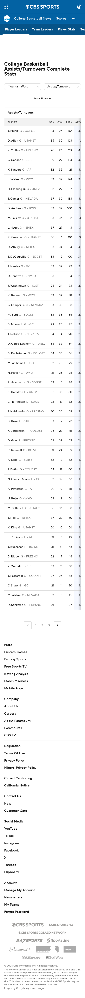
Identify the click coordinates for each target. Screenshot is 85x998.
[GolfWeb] (54, 958)
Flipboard (11, 872)
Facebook (11, 850)
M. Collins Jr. (16, 508)
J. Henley (14, 266)
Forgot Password (16, 912)
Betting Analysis (16, 674)
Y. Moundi (14, 566)
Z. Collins (14, 150)
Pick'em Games (15, 652)
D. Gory (13, 440)
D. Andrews (15, 208)
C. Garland (14, 160)
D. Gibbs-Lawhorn (19, 344)
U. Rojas (13, 498)
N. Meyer (14, 373)
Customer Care (15, 811)
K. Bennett (15, 295)
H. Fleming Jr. (17, 189)
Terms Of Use (14, 753)
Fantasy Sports (15, 659)
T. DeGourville (17, 257)
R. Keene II (15, 450)
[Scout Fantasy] (31, 957)
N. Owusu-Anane (19, 479)
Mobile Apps (13, 688)
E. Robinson (15, 537)
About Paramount (17, 721)
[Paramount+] (20, 948)
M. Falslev (14, 218)
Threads (10, 865)
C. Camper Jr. (16, 305)
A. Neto (13, 460)
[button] (6, 6)
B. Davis (13, 421)
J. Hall (12, 518)
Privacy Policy (14, 760)
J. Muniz (13, 131)
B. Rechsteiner (17, 353)
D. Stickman (15, 605)
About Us (11, 706)
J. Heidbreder (16, 411)
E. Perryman (15, 237)
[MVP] (70, 948)
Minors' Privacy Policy (20, 768)
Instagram (11, 843)
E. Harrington (16, 402)
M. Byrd (13, 315)
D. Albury (14, 247)
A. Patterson (16, 489)
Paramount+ (13, 728)
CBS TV (10, 735)
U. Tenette (14, 276)
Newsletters (13, 897)
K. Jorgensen (16, 431)
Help (7, 803)
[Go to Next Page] (57, 625)
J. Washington (17, 286)
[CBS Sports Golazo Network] (42, 932)
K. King (12, 527)
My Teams (11, 905)
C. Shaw (13, 585)
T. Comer (13, 199)
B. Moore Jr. (15, 324)
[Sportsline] (58, 940)
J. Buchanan (15, 547)
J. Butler (13, 469)
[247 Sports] (29, 940)
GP (50, 122)
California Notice (17, 785)
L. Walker (14, 179)
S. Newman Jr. (17, 382)
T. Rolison (14, 334)
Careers (10, 714)
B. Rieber (14, 556)
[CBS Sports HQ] (61, 924)
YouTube (10, 829)
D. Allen (13, 141)
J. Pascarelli (15, 576)
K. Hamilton (15, 392)
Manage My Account (19, 890)
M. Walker (14, 595)
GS (59, 122)
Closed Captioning (18, 778)
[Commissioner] (47, 948)
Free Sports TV (15, 666)
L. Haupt (13, 228)
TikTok (9, 836)
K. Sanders (14, 170)
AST (68, 122)
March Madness (16, 681)
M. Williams (15, 363)
